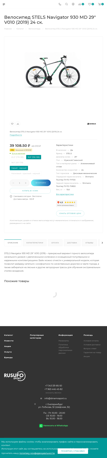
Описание (13, 243)
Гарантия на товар (92, 352)
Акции (7, 346)
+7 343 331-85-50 (53, 385)
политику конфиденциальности (37, 453)
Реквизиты (64, 341)
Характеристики (34, 243)
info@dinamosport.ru (55, 398)
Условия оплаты (91, 341)
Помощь (88, 335)
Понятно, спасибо (73, 451)
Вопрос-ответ (90, 348)
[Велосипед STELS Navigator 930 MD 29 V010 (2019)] (53, 71)
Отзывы (89, 243)
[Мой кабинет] (73, 4)
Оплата (55, 243)
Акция (87, 356)
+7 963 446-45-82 (53, 389)
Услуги (8, 352)
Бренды (8, 357)
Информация (66, 335)
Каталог (8, 335)
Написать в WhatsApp (55, 425)
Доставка (72, 243)
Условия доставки (92, 344)
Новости (9, 341)
